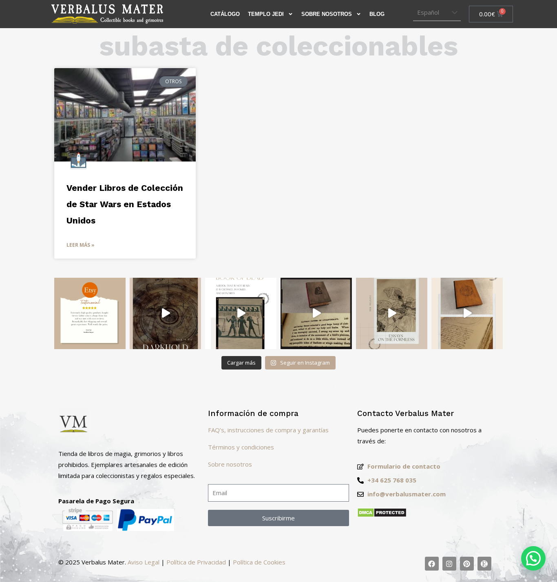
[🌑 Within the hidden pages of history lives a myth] (316, 313)
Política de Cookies (259, 562)
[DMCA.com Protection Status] (382, 515)
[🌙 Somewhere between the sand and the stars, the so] (240, 313)
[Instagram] (449, 564)
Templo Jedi (266, 14)
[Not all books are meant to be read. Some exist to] (165, 313)
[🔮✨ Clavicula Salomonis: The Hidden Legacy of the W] (467, 313)
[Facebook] (432, 564)
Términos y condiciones (241, 447)
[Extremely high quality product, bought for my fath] (90, 313)
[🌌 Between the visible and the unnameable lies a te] (391, 313)
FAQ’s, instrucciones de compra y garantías (268, 430)
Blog (377, 14)
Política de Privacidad (196, 562)
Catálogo (225, 14)
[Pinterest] (467, 564)
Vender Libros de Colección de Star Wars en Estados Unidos (124, 204)
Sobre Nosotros (326, 14)
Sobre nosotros (230, 464)
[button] (533, 558)
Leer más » (80, 244)
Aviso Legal (143, 562)
